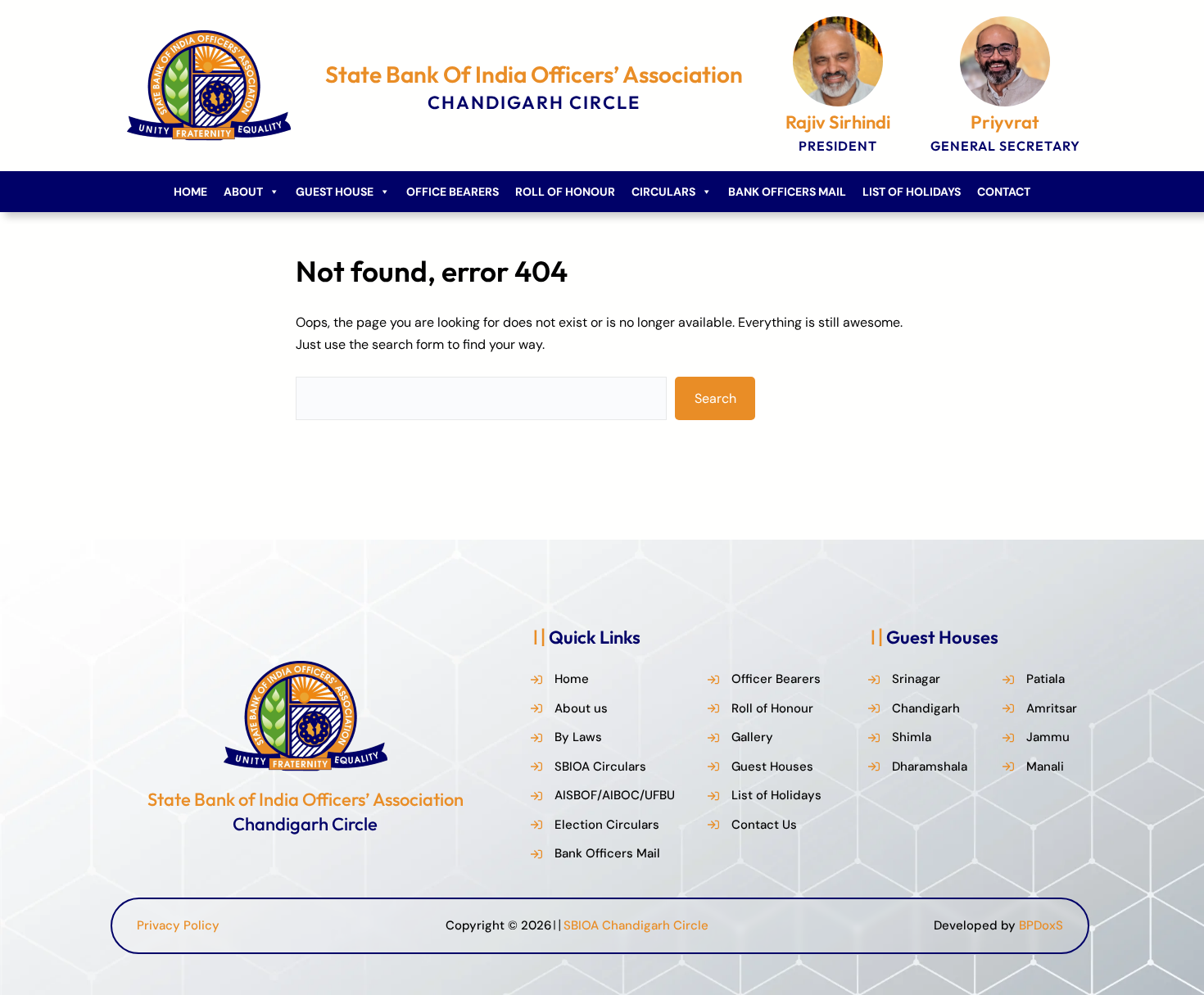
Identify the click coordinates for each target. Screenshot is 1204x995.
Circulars (663, 191)
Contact (1003, 191)
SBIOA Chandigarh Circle (636, 925)
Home (190, 191)
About (243, 191)
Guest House (334, 191)
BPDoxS (1041, 925)
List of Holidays (911, 191)
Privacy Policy (178, 925)
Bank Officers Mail (787, 191)
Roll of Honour (565, 191)
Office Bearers (452, 191)
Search (715, 398)
